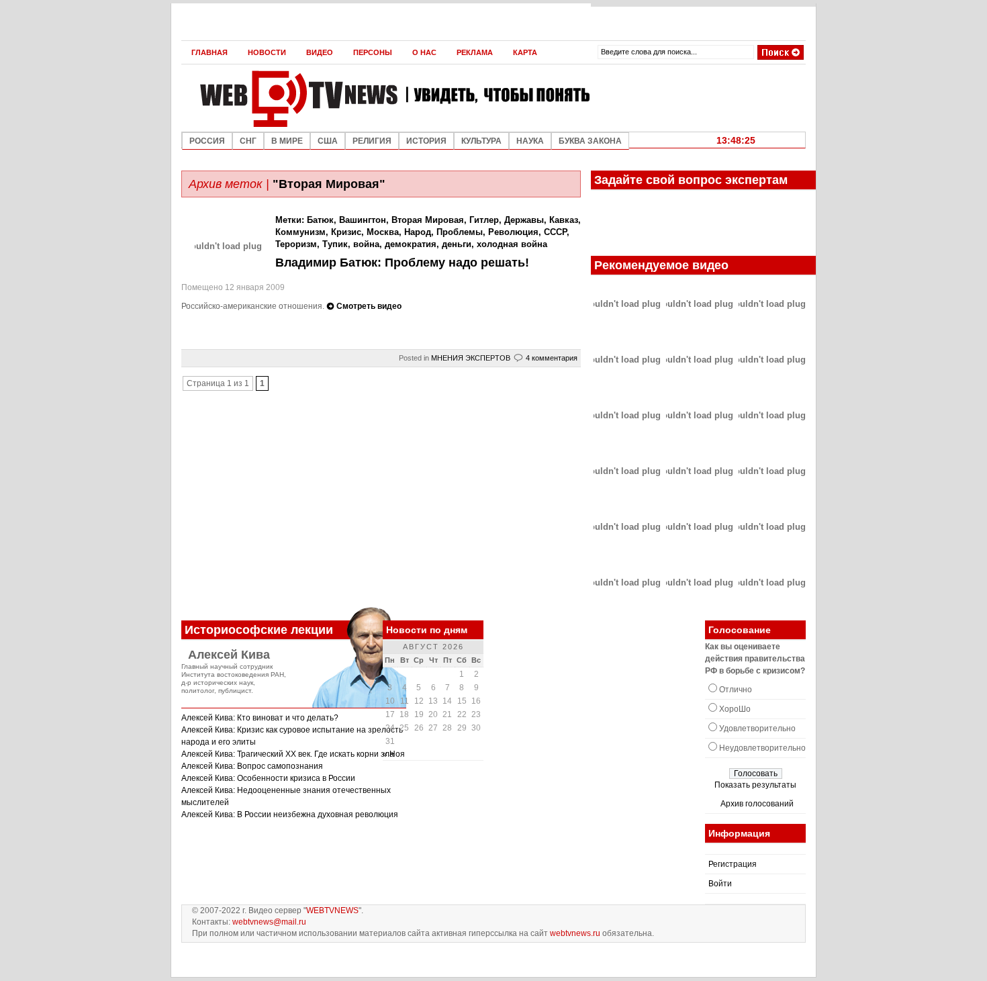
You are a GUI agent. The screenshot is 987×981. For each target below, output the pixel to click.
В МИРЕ (287, 141)
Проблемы (459, 232)
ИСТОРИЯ (426, 141)
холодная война (512, 244)
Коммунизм (300, 232)
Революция (513, 232)
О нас (424, 52)
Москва (383, 232)
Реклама (475, 52)
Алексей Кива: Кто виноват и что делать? (259, 717)
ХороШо (735, 709)
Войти (720, 883)
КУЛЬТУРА (481, 141)
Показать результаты (755, 785)
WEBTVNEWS (332, 910)
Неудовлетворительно (762, 748)
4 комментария (551, 358)
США (328, 141)
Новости (267, 52)
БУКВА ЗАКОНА (590, 141)
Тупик (335, 244)
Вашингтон (362, 220)
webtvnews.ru (575, 933)
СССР (555, 232)
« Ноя (394, 754)
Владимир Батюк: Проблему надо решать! (402, 262)
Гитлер (484, 220)
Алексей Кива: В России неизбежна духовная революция (289, 814)
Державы (524, 220)
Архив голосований (757, 803)
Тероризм (296, 244)
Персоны (372, 52)
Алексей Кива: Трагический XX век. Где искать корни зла (287, 754)
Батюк (320, 220)
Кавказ (563, 220)
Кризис (346, 232)
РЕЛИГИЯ (371, 141)
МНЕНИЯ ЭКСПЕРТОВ (470, 358)
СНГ (248, 141)
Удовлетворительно (757, 728)
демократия (410, 244)
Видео (319, 52)
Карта (525, 52)
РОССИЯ (207, 141)
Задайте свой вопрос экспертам (691, 180)
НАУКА (530, 141)
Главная (209, 52)
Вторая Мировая (427, 220)
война (366, 244)
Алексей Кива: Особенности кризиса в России (268, 778)
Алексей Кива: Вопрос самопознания (252, 766)
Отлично (735, 689)
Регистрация (732, 864)
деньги (456, 244)
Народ (417, 232)
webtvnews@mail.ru (269, 922)
